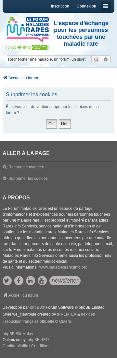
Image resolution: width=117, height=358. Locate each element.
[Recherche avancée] (105, 59)
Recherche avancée (26, 167)
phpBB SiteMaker (18, 334)
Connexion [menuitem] (86, 6)
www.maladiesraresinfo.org (63, 267)
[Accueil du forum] (27, 29)
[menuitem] (15, 346)
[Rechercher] (96, 59)
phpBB (36, 307)
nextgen (88, 314)
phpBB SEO (38, 339)
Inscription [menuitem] (60, 6)
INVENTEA (66, 314)
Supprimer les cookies (28, 178)
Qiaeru (65, 321)
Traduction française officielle (28, 321)
